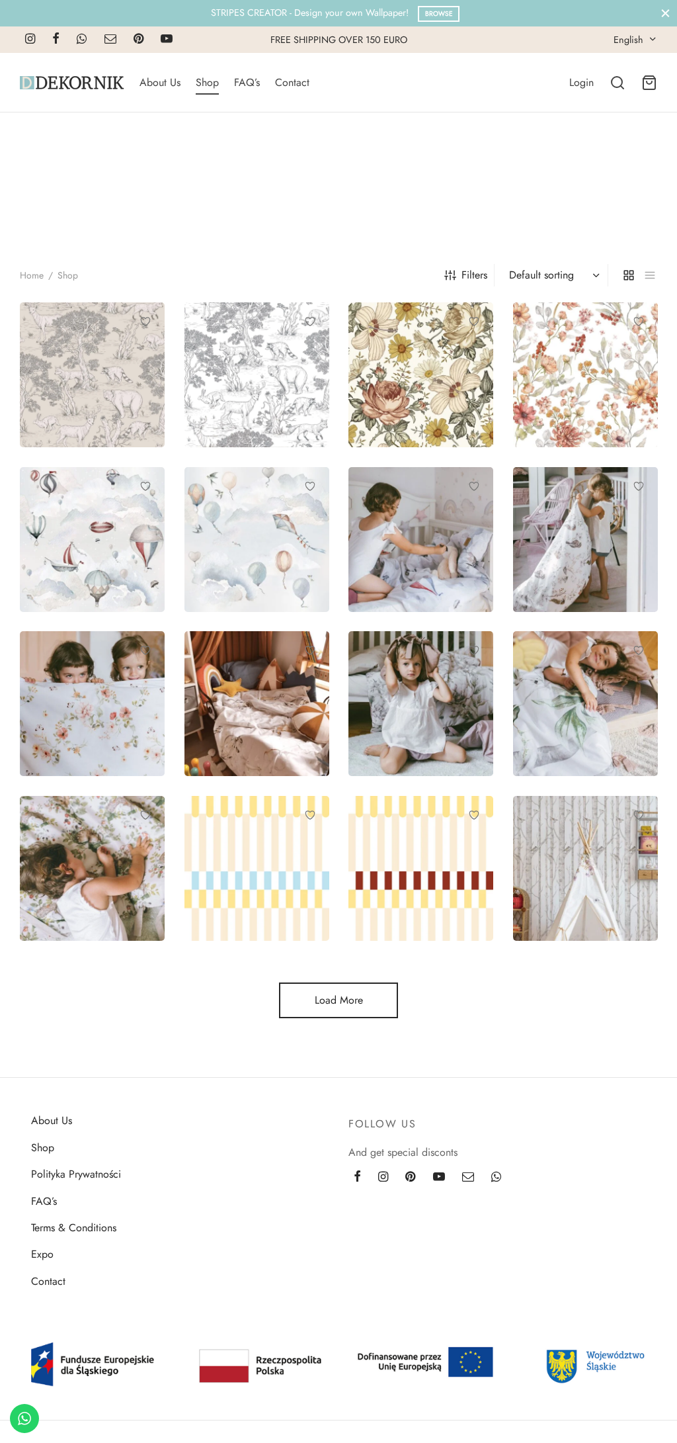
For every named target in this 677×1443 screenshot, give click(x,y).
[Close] (665, 13)
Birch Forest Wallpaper (583, 879)
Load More (339, 1000)
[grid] (628, 275)
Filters (474, 275)
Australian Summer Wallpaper (409, 380)
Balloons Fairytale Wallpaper (243, 544)
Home (32, 275)
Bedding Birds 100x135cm (564, 544)
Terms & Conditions (73, 1227)
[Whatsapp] (81, 40)
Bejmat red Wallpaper (416, 879)
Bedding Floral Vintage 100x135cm (91, 708)
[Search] (617, 83)
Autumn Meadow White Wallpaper (570, 380)
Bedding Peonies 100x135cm (405, 708)
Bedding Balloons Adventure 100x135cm (418, 544)
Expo (42, 1254)
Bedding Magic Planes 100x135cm (254, 708)
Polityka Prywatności (76, 1174)
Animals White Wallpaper (236, 380)
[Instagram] (30, 40)
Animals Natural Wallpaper (75, 380)
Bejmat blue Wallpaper (254, 879)
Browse (439, 14)
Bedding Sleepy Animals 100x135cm (85, 873)
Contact (292, 82)
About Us (159, 82)
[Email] (110, 40)
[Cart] (649, 83)
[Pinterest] (138, 40)
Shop (207, 82)
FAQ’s (247, 82)
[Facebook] (56, 40)
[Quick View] (145, 352)
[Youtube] (166, 40)
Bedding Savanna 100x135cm (571, 708)
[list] (650, 275)
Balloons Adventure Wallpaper (83, 544)
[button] (394, 592)
